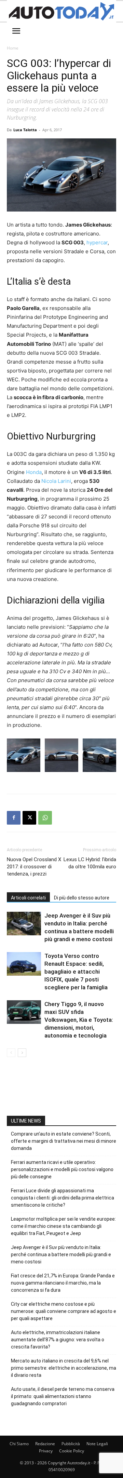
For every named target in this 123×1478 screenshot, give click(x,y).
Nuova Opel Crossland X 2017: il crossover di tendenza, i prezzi (34, 866)
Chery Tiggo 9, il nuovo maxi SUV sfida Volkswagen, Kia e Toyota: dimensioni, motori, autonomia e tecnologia (78, 1020)
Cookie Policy (71, 1451)
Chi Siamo (19, 1444)
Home (12, 48)
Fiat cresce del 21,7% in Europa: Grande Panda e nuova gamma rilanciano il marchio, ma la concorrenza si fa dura (63, 1283)
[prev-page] (11, 1052)
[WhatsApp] (45, 818)
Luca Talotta (25, 129)
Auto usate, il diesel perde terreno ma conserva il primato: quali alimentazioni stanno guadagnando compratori (62, 1396)
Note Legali (97, 1444)
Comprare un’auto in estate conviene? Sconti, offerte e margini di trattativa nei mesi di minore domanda (63, 1141)
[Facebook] (13, 818)
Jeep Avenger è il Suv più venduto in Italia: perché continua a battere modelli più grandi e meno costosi (61, 1254)
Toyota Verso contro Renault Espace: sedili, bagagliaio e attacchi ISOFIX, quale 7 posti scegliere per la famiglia (76, 971)
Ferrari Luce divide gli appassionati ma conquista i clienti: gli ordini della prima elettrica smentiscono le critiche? (62, 1198)
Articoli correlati (28, 897)
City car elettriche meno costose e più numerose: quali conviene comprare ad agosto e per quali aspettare (63, 1311)
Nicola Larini (56, 481)
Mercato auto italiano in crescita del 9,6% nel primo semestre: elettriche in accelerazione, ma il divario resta (63, 1368)
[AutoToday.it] (61, 11)
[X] (29, 818)
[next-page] (22, 1052)
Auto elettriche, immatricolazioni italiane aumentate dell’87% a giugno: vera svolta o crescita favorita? (57, 1340)
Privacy (46, 1451)
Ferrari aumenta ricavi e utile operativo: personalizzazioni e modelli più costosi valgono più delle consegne (62, 1169)
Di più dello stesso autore (81, 897)
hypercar (97, 242)
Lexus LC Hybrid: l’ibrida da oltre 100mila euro (90, 863)
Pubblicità (71, 1444)
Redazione (45, 1444)
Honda (34, 472)
